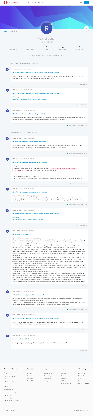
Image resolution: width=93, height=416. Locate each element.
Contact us (81, 386)
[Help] (42, 2)
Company (82, 369)
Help (45, 369)
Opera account (31, 375)
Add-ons (29, 373)
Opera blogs (47, 375)
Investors (81, 381)
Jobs (79, 378)
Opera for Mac (9, 378)
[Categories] (22, 2)
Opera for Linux (9, 381)
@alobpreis (15, 166)
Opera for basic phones (12, 400)
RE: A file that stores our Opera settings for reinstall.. (29, 114)
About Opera (82, 373)
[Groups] (35, 2)
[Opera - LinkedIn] (14, 410)
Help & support (48, 373)
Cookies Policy (65, 378)
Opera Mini (8, 395)
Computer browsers (9, 373)
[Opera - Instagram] (17, 410)
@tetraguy (15, 97)
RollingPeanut (17, 69)
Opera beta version (10, 384)
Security (63, 373)
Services (30, 369)
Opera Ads (30, 381)
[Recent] (25, 2)
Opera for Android (10, 393)
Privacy (63, 375)
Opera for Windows (10, 376)
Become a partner (83, 383)
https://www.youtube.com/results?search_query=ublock (29, 99)
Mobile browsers (8, 389)
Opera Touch (8, 398)
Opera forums (48, 378)
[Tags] (29, 2)
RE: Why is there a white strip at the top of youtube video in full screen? (35, 72)
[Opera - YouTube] (10, 410)
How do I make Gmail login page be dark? (25, 339)
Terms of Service (66, 383)
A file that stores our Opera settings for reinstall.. (28, 295)
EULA (62, 381)
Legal (63, 369)
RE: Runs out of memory (20, 234)
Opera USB (8, 386)
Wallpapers (30, 378)
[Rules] (39, 2)
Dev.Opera (47, 381)
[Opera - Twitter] (7, 410)
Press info (81, 375)
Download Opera (10, 369)
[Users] (32, 2)
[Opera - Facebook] (4, 410)
